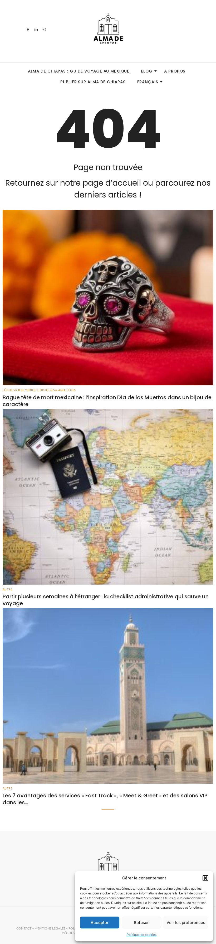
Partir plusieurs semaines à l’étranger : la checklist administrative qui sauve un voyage (106, 600)
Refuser (141, 922)
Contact (23, 928)
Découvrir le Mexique (21, 390)
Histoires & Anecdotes (58, 390)
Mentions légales (50, 928)
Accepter (100, 922)
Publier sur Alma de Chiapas (92, 82)
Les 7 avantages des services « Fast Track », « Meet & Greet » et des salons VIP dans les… (105, 799)
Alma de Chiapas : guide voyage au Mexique (78, 71)
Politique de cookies (141, 935)
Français (147, 82)
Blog (147, 71)
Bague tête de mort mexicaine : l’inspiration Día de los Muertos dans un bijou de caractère (107, 401)
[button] (205, 878)
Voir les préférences (185, 922)
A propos (174, 71)
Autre (7, 589)
